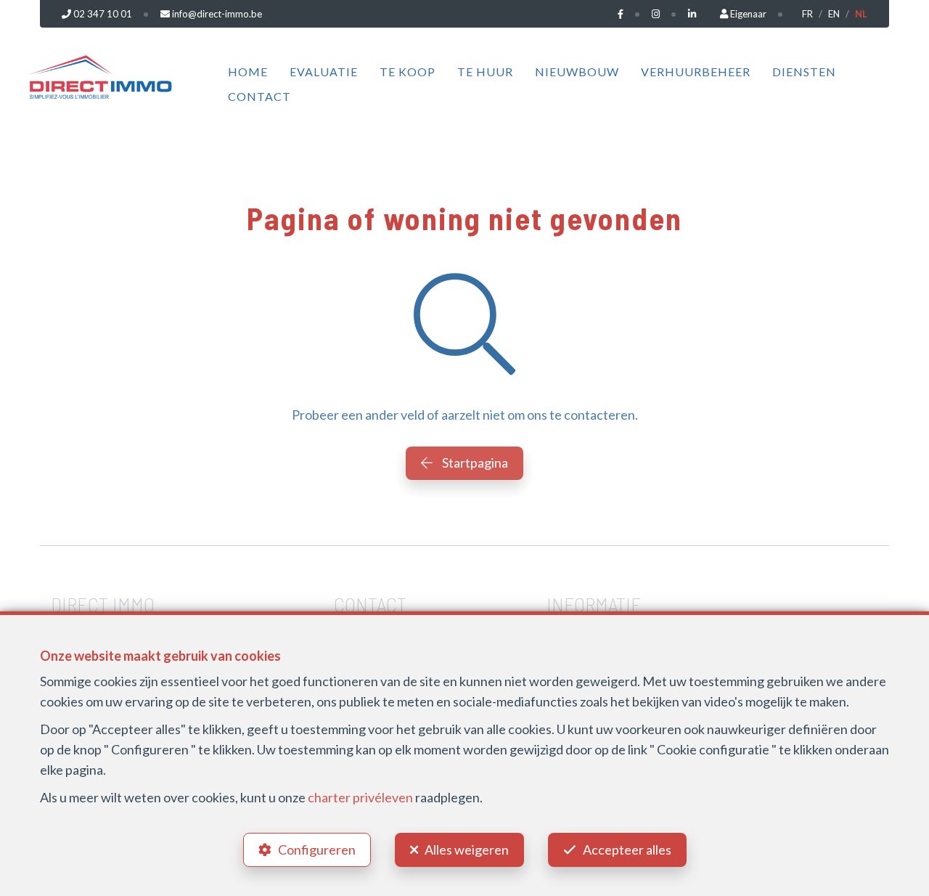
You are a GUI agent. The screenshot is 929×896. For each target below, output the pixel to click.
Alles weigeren (467, 850)
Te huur (485, 71)
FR (807, 14)
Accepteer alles (627, 850)
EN (834, 14)
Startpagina (474, 463)
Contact (259, 96)
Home (248, 71)
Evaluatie (324, 71)
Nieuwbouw (577, 71)
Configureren (317, 850)
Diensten (804, 71)
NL (861, 14)
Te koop (407, 71)
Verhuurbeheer (695, 71)
